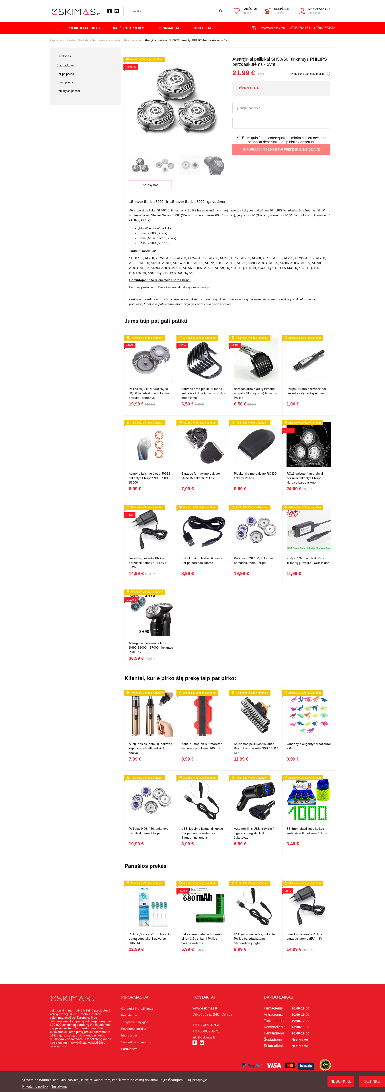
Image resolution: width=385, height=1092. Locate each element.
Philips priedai (66, 74)
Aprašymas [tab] (150, 185)
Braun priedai (65, 82)
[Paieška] (221, 11)
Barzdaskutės (65, 65)
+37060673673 (324, 28)
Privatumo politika (35, 1086)
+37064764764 (299, 28)
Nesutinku (341, 1081)
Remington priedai (68, 91)
